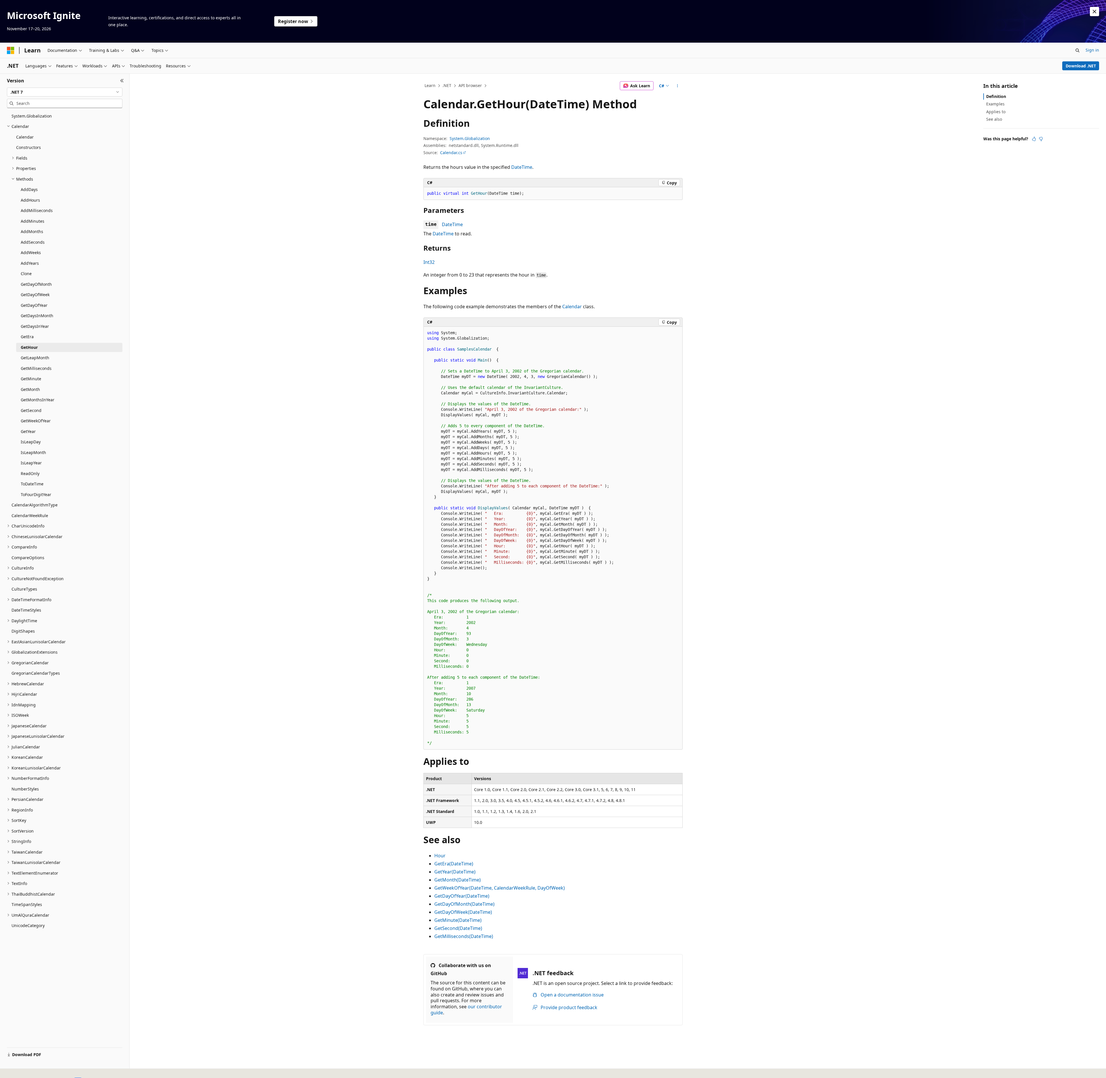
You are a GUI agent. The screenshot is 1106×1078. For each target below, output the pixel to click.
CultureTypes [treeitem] (24, 589)
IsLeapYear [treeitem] (31, 463)
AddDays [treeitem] (29, 189)
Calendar (572, 306)
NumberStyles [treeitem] (25, 789)
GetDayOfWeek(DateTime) (463, 912)
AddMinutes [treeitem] (32, 221)
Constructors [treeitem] (28, 147)
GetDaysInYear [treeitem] (35, 326)
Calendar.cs (451, 152)
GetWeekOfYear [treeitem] (36, 420)
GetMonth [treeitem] (30, 389)
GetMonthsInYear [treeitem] (37, 399)
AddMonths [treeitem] (32, 231)
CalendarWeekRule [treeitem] (30, 515)
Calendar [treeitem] (25, 137)
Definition (996, 96)
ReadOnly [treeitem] (30, 473)
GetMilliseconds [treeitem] (36, 368)
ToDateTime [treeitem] (32, 484)
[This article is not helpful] (1040, 138)
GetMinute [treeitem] (31, 378)
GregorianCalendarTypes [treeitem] (36, 673)
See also (994, 119)
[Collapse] (122, 80)
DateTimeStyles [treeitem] (26, 610)
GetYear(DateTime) (455, 872)
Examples (995, 104)
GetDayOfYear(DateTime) (461, 896)
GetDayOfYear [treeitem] (34, 305)
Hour (440, 855)
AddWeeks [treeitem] (31, 252)
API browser (470, 85)
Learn (430, 85)
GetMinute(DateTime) (458, 920)
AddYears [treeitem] (30, 263)
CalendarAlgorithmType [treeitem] (35, 505)
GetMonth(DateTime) (457, 880)
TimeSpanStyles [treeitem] (27, 904)
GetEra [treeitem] (27, 336)
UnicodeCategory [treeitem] (28, 925)
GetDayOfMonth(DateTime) (464, 904)
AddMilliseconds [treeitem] (37, 210)
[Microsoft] (10, 50)
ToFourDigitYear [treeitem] (36, 494)
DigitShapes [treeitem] (23, 631)
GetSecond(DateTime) (458, 928)
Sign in (1092, 50)
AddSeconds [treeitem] (33, 242)
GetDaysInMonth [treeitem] (37, 315)
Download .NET (1081, 66)
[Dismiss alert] (1094, 11)
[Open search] (1077, 50)
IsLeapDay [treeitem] (31, 442)
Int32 (429, 262)
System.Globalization (470, 138)
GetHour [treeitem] (29, 347)
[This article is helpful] (1034, 138)
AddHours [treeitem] (30, 200)
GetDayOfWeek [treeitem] (35, 294)
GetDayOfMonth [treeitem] (36, 284)
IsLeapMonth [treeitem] (33, 452)
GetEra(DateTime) (453, 863)
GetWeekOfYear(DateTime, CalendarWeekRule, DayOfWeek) (499, 888)
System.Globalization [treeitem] (32, 116)
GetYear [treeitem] (28, 431)
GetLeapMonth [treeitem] (35, 357)
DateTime (521, 167)
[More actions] (678, 85)
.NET (446, 85)
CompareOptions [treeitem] (28, 557)
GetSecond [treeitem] (31, 410)
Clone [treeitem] (26, 273)
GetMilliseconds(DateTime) (463, 936)
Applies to (995, 111)
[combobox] (64, 92)
